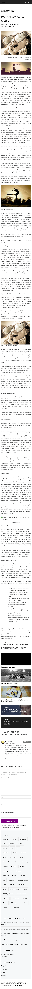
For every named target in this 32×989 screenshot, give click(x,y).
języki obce (6, 853)
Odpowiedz (27, 741)
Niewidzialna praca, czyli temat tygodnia (17, 929)
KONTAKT (4, 957)
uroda (4, 889)
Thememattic (17, 985)
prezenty (13, 866)
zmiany (26, 644)
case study (23, 839)
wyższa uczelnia (21, 894)
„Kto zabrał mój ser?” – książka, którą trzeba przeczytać (14, 700)
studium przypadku (22, 880)
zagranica (5, 898)
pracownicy (25, 862)
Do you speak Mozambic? (10, 683)
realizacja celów (7, 871)
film (12, 848)
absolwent (6, 839)
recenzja (18, 871)
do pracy (20, 843)
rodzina (22, 875)
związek (25, 903)
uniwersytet (21, 884)
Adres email (5, 805)
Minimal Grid (21, 984)
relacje (14, 875)
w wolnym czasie (8, 894)
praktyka (5, 866)
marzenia (23, 853)
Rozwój (5, 642)
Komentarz (5, 778)
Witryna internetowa (7, 812)
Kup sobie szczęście (8, 667)
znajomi (5, 903)
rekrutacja (6, 875)
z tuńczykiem (15, 903)
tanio (4, 884)
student (11, 880)
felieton (5, 848)
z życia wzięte (15, 907)
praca (16, 862)
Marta (7, 741)
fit (18, 848)
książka (15, 853)
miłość (4, 644)
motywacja (10, 644)
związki (5, 907)
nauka (21, 857)
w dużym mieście (15, 889)
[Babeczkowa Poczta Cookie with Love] (16, 518)
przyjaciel (16, 644)
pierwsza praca (7, 862)
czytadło (11, 843)
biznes (14, 839)
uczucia (22, 644)
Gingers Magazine (10, 26)
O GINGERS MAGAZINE (7, 954)
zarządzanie (15, 898)
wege (25, 889)
